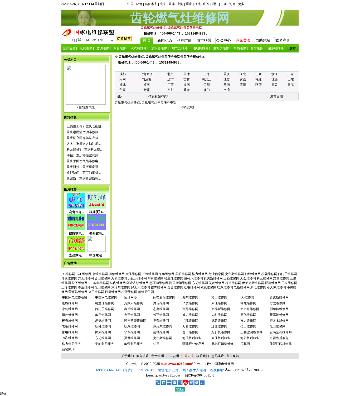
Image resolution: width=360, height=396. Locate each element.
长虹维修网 (150, 274)
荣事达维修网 (78, 292)
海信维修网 (117, 274)
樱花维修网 (269, 274)
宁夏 (122, 90)
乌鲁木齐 (151, 4)
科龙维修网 (265, 278)
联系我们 (202, 356)
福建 (258, 79)
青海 (291, 84)
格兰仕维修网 (173, 278)
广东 (224, 4)
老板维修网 (242, 287)
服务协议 (142, 356)
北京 (163, 4)
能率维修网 (101, 283)
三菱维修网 (231, 278)
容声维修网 (233, 283)
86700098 (257, 370)
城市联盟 (204, 40)
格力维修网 (200, 274)
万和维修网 (119, 278)
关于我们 (127, 356)
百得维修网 (113, 292)
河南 (232, 4)
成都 (139, 4)
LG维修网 (68, 274)
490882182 (236, 370)
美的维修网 (183, 274)
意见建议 (217, 356)
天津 (171, 4)
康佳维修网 (133, 274)
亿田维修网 (102, 287)
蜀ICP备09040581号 (199, 375)
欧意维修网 (208, 287)
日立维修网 (289, 283)
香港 (186, 90)
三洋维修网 (69, 287)
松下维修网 (79, 283)
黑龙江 (206, 79)
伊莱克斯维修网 (253, 283)
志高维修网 (281, 278)
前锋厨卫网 (146, 292)
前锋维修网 (253, 274)
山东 (291, 79)
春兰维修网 (86, 287)
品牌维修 (184, 40)
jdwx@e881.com (168, 375)
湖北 (122, 84)
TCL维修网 (83, 274)
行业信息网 (216, 274)
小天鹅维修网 (276, 287)
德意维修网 (225, 287)
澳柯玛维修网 (193, 278)
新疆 (146, 90)
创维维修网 (100, 274)
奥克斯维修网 (213, 278)
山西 (206, 4)
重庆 (189, 4)
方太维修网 (86, 278)
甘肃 (274, 84)
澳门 (206, 90)
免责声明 (157, 356)
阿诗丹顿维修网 (138, 283)
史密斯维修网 (234, 274)
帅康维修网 (69, 278)
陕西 (258, 84)
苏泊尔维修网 (120, 287)
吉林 (186, 79)
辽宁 (170, 79)
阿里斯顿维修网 (180, 283)
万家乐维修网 (137, 278)
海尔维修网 (166, 274)
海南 (186, 84)
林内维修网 (118, 283)
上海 (180, 4)
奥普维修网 (175, 287)
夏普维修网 (273, 283)
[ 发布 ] (293, 48)
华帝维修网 (155, 278)
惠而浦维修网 (158, 283)
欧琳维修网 (192, 287)
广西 (170, 84)
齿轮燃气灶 (86, 107)
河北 (197, 4)
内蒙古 (146, 79)
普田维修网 (102, 278)
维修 (3, 393)
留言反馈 (232, 356)
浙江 (215, 4)
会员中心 (223, 40)
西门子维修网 (287, 274)
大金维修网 (248, 278)
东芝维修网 (200, 283)
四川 (170, 90)
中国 (130, 4)
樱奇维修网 (159, 287)
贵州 (206, 84)
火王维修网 (96, 292)
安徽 (243, 79)
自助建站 (262, 40)
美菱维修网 (217, 283)
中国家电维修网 (223, 364)
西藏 (243, 84)
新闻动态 (164, 40)
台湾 (226, 90)
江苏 (226, 79)
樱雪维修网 (129, 292)
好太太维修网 (140, 287)
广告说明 (172, 356)
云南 (226, 84)
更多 (241, 4)
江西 (274, 79)
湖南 (146, 84)
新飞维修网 (258, 287)
